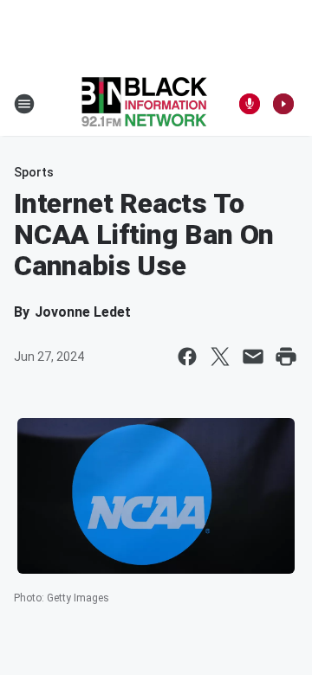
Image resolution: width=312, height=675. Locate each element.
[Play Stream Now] (283, 103)
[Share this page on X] (220, 356)
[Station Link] (144, 104)
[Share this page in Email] (253, 356)
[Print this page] (286, 356)
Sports (34, 172)
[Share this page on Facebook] (187, 356)
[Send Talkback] (249, 103)
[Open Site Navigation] (24, 103)
